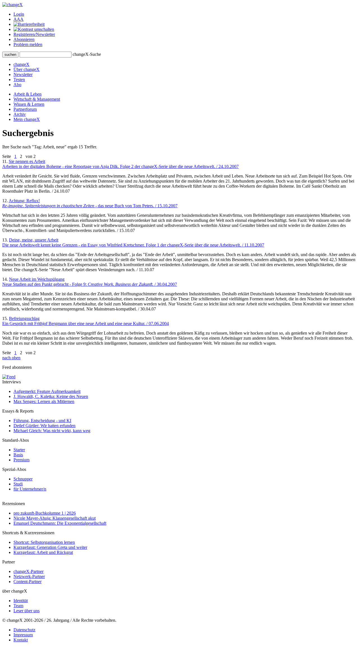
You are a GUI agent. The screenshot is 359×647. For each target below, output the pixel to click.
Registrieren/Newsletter (34, 34)
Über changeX (26, 69)
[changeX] (12, 4)
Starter (19, 449)
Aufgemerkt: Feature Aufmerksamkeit (46, 391)
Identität (20, 600)
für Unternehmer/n (29, 489)
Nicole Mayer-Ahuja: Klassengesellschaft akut (54, 518)
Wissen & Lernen (28, 104)
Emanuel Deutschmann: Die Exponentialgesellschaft (59, 523)
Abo (17, 84)
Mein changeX (26, 119)
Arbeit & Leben (27, 94)
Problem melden (27, 44)
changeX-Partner (28, 571)
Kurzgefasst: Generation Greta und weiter (50, 547)
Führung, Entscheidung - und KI (42, 420)
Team (18, 605)
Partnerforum (25, 109)
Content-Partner (27, 581)
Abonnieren (23, 39)
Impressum (23, 634)
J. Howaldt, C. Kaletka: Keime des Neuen (50, 396)
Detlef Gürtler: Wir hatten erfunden (44, 425)
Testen (19, 79)
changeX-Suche (87, 54)
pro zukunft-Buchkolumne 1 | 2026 (44, 513)
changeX (21, 64)
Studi (18, 484)
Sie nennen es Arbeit (120, 164)
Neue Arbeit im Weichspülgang (89, 282)
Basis (18, 454)
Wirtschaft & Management (36, 99)
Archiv (19, 114)
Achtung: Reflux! (90, 203)
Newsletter (23, 74)
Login (18, 14)
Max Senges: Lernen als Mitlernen (43, 401)
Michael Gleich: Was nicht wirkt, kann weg (51, 430)
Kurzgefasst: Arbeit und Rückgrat (43, 552)
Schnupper (23, 478)
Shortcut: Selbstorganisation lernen (44, 542)
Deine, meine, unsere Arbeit (133, 242)
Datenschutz (24, 629)
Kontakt (20, 639)
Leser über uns (26, 610)
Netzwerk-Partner (29, 576)
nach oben (11, 357)
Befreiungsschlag (85, 321)
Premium (21, 459)
